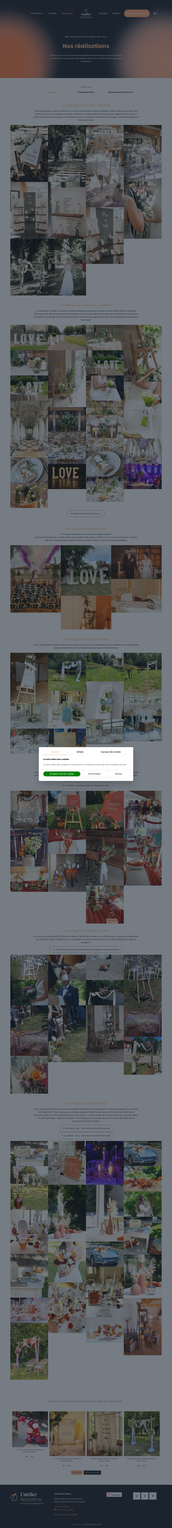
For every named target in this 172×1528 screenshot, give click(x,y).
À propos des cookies (111, 752)
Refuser (118, 774)
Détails (80, 752)
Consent (55, 752)
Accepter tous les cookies (62, 774)
